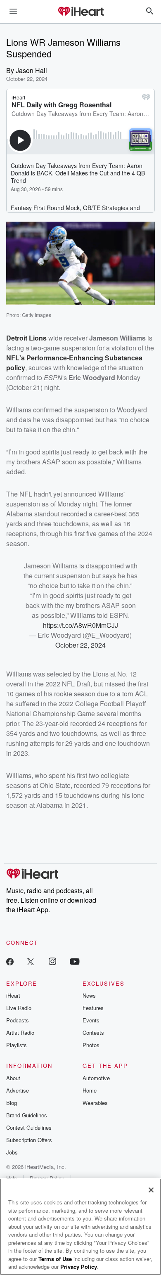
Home (90, 1090)
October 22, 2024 (80, 645)
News (89, 995)
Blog (11, 1103)
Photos (91, 1045)
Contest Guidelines (29, 1127)
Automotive (96, 1078)
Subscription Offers (29, 1140)
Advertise (17, 1090)
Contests (93, 1032)
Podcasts (17, 1020)
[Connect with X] (30, 961)
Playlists (16, 1045)
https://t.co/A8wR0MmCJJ (80, 625)
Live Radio (18, 1008)
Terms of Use (55, 1259)
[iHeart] (80, 12)
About (13, 1078)
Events (91, 1020)
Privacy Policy (78, 1266)
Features (93, 1008)
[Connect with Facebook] (10, 961)
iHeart (13, 995)
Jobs (12, 1152)
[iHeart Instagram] (52, 961)
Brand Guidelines (26, 1115)
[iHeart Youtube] (75, 961)
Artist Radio (20, 1032)
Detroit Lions (26, 338)
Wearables (95, 1103)
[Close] (151, 1190)
